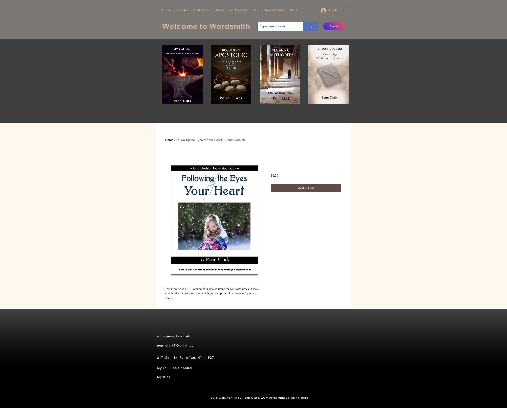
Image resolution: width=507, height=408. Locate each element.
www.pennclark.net (173, 336)
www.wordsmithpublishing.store (284, 397)
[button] (345, 8)
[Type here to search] (310, 26)
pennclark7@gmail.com (177, 345)
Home (169, 140)
